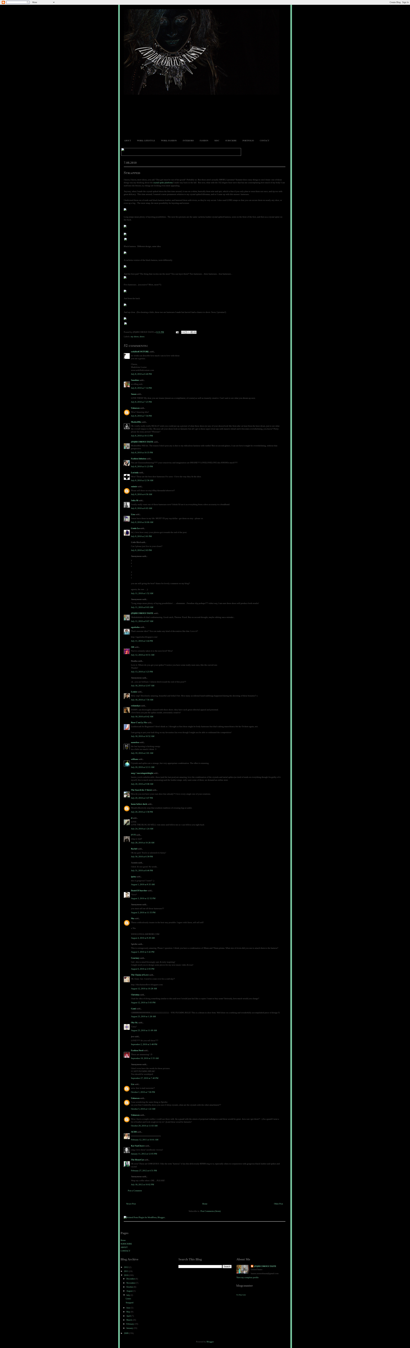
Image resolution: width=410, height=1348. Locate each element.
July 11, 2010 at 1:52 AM (142, 593)
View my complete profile (247, 1277)
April (128, 1316)
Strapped (132, 172)
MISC (216, 140)
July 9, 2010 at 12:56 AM (142, 480)
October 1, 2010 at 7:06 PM (143, 1092)
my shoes (135, 336)
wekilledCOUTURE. (140, 351)
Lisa (133, 514)
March (129, 1320)
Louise (134, 692)
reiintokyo (135, 705)
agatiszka (135, 627)
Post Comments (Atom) (211, 1211)
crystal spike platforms (163, 182)
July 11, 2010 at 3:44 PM (142, 641)
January (130, 1328)
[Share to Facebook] (191, 332)
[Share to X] (188, 332)
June (128, 1308)
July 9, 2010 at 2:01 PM (141, 536)
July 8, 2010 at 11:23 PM (142, 466)
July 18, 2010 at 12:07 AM (142, 685)
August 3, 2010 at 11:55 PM (143, 912)
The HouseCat (137, 1159)
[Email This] (182, 332)
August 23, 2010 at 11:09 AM (144, 1030)
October (130, 1287)
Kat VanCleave (138, 1146)
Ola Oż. (134, 1022)
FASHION (204, 140)
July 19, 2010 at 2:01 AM (142, 753)
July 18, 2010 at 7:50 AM (142, 700)
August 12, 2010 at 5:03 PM (143, 1002)
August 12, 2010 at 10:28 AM (144, 988)
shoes (142, 336)
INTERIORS (188, 140)
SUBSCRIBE (231, 140)
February (130, 1324)
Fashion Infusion (138, 458)
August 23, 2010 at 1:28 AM (143, 1016)
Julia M (134, 500)
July (128, 1295)
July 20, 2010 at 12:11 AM (142, 767)
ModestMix (136, 422)
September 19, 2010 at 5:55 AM (145, 1058)
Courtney (135, 958)
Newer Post (131, 1204)
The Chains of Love (140, 975)
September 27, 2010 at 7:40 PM (144, 1078)
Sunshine (135, 380)
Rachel (134, 849)
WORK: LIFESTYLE (146, 140)
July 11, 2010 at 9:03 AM (142, 607)
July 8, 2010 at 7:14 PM (141, 388)
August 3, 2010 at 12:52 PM (143, 898)
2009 (126, 1333)
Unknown (135, 408)
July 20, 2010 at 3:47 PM (142, 798)
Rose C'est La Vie (139, 722)
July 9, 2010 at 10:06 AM (142, 522)
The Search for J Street (141, 790)
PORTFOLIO (248, 140)
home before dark (139, 804)
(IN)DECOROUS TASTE (142, 442)
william (134, 759)
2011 (126, 1271)
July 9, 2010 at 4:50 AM (141, 494)
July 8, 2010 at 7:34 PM (141, 416)
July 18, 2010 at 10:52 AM (142, 736)
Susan (133, 394)
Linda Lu (135, 528)
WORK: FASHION (169, 140)
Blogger (210, 1341)
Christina (135, 994)
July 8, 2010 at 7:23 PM (141, 402)
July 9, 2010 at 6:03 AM (141, 508)
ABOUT (127, 140)
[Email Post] (177, 332)
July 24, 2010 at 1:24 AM (142, 828)
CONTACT (264, 140)
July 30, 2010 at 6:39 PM (142, 856)
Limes (128, 1298)
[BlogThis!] (185, 332)
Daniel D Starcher (139, 890)
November (131, 1283)
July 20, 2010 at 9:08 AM (142, 784)
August (129, 1291)
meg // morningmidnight (142, 773)
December (130, 1279)
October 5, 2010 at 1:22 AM (143, 1109)
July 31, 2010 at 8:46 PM (142, 870)
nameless (135, 742)
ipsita (133, 876)
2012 (126, 1267)
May (128, 1312)
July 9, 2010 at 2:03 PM (141, 550)
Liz (132, 1084)
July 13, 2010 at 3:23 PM (142, 671)
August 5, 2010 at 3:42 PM (142, 952)
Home (204, 1204)
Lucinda (135, 472)
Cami (133, 1008)
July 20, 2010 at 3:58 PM (142, 812)
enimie (134, 486)
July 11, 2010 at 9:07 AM (142, 621)
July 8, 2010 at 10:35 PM (142, 452)
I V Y (133, 835)
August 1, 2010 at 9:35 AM (143, 884)
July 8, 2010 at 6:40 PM (141, 374)
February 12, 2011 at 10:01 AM (144, 1139)
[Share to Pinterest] (195, 332)
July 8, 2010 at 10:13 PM (142, 435)
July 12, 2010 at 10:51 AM (142, 655)
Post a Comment (135, 1190)
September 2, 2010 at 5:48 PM (144, 1044)
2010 (126, 1275)
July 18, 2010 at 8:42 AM (142, 716)
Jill (132, 647)
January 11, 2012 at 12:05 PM (144, 1154)
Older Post (278, 1204)
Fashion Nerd (137, 1050)
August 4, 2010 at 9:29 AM (143, 938)
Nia (132, 918)
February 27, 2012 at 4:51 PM (144, 1170)
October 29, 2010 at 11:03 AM (144, 1126)
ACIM (134, 1132)
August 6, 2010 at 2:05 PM (142, 969)
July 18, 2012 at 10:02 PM (142, 1184)
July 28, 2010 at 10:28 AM (142, 842)
